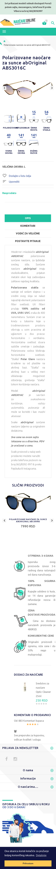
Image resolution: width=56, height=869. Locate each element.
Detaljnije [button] (41, 855)
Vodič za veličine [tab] (28, 233)
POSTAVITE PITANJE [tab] (28, 241)
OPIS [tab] (28, 218)
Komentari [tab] (27, 225)
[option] (28, 89)
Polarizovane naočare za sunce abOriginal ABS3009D (28, 520)
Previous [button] (4, 88)
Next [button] (52, 88)
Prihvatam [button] (28, 863)
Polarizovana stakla (24, 287)
